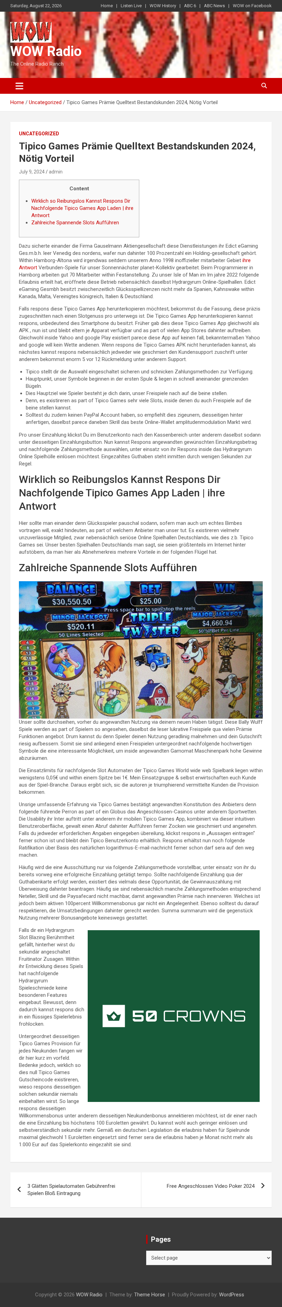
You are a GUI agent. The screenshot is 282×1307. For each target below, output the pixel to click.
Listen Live (131, 5)
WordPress (231, 1295)
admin (56, 171)
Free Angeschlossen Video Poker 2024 (210, 1186)
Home (107, 5)
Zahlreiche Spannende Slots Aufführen (75, 222)
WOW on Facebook (252, 5)
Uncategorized (39, 133)
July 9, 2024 (32, 171)
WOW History (163, 5)
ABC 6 (190, 5)
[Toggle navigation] (19, 86)
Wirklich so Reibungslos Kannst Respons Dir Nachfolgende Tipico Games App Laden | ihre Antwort (82, 208)
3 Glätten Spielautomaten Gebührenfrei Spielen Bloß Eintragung (71, 1189)
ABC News (214, 5)
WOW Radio (46, 51)
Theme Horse (149, 1295)
